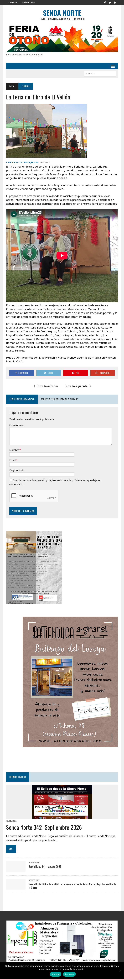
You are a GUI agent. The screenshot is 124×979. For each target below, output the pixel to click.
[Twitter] (110, 2)
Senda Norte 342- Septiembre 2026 (44, 827)
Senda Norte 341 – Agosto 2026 (45, 866)
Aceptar (56, 974)
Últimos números (17, 777)
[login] (115, 2)
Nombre (14, 450)
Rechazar (69, 974)
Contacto (13, 2)
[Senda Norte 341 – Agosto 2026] (16, 869)
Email (12, 460)
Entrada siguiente (76, 386)
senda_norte (31, 162)
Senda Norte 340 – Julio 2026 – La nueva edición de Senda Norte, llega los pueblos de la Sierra (72, 886)
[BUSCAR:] (100, 73)
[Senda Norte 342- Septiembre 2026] (62, 816)
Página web (16, 470)
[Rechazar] (120, 970)
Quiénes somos (28, 2)
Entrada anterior (47, 386)
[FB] (105, 2)
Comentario (16, 425)
